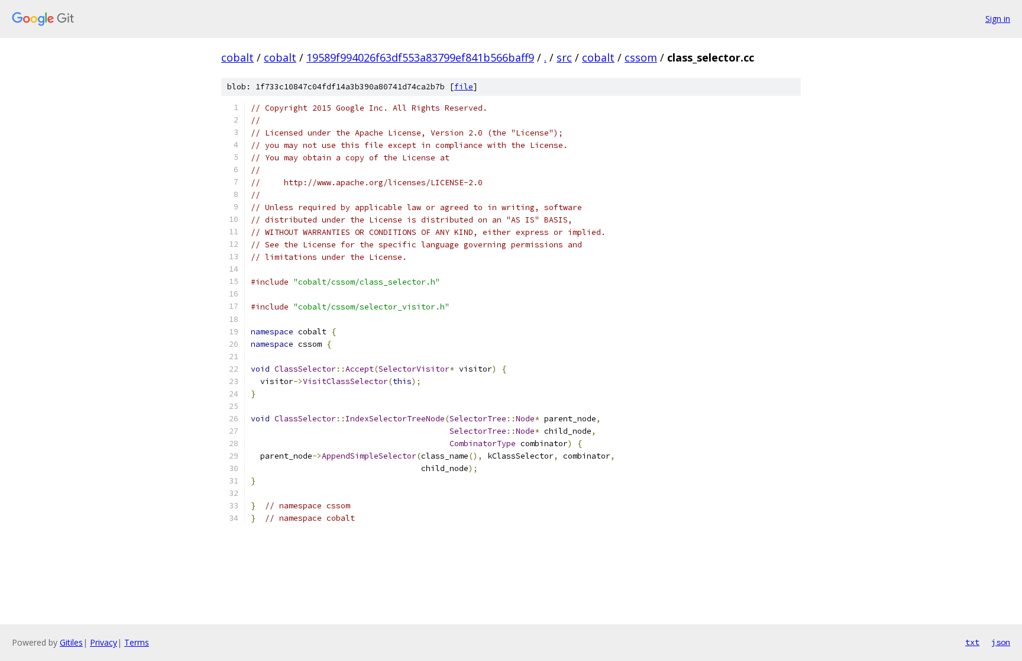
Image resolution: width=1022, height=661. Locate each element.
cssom (641, 57)
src (564, 57)
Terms (136, 642)
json (1000, 642)
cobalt (237, 57)
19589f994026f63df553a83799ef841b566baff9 (420, 57)
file (463, 87)
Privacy (103, 642)
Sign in (997, 18)
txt (972, 642)
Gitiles (71, 642)
